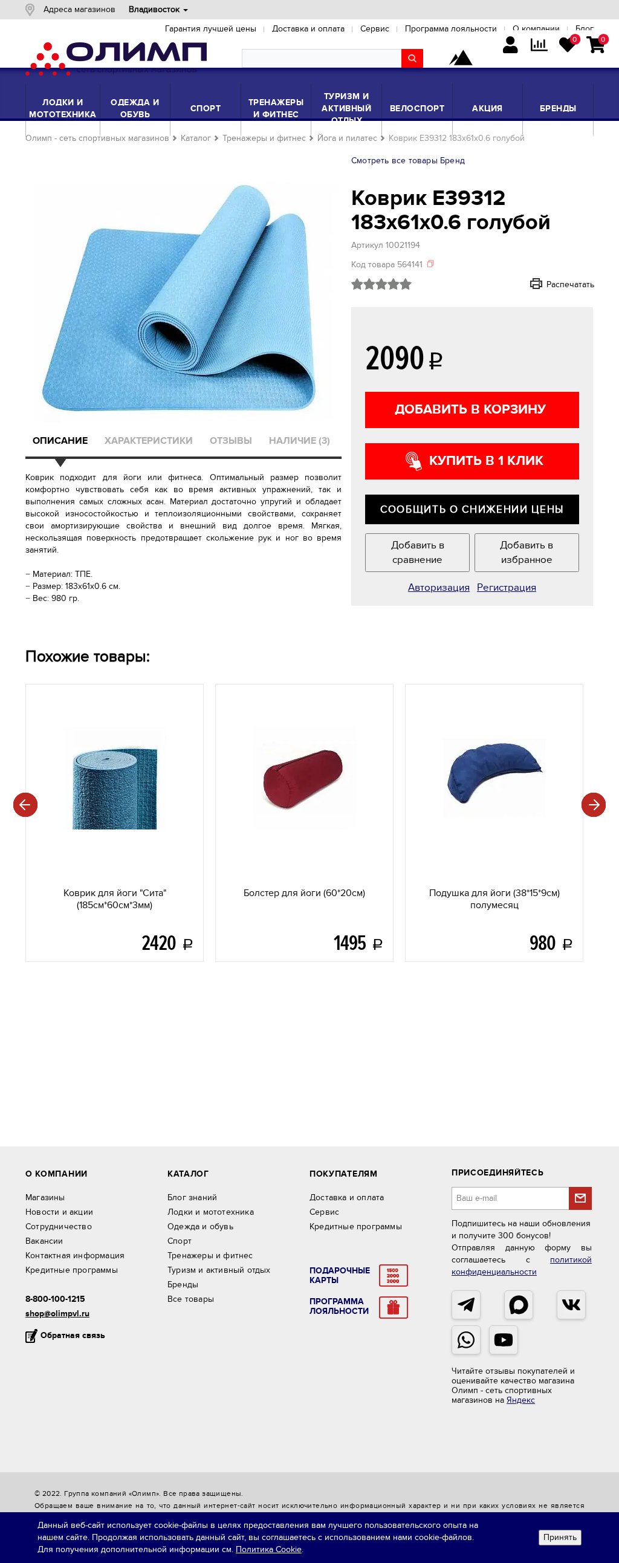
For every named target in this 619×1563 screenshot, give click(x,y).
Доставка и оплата (347, 1197)
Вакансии (44, 1241)
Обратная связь (73, 1335)
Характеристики (149, 441)
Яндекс (521, 1400)
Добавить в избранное (526, 552)
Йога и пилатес (347, 138)
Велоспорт (417, 108)
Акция (487, 108)
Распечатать (554, 284)
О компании (56, 1174)
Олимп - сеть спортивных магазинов (97, 138)
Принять (560, 1537)
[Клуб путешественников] (460, 59)
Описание (60, 441)
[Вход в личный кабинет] (510, 46)
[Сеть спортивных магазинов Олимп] (116, 61)
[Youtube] (503, 1339)
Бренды (558, 108)
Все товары (190, 1299)
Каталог (196, 138)
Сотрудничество (58, 1226)
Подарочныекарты (340, 1275)
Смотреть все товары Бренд (408, 160)
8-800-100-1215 (55, 1299)
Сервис (324, 1212)
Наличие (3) (299, 441)
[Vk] (571, 1304)
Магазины (45, 1197)
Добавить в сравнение (417, 552)
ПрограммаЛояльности (339, 1306)
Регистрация (506, 588)
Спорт (205, 108)
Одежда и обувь (135, 108)
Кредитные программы (71, 1270)
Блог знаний (192, 1197)
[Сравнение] (538, 46)
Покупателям (344, 1174)
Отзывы (231, 441)
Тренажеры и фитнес (276, 108)
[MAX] (518, 1304)
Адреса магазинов (79, 9)
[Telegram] (466, 1304)
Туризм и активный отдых (346, 108)
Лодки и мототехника (63, 108)
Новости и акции (59, 1212)
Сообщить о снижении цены (472, 510)
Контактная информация (75, 1255)
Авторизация (439, 588)
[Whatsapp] (466, 1339)
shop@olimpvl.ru (57, 1313)
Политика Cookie (269, 1549)
